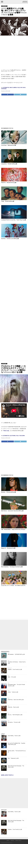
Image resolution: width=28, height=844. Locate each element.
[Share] (7, 94)
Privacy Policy (18, 840)
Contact (12, 840)
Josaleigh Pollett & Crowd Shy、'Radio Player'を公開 (13, 220)
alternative (6, 87)
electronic (13, 435)
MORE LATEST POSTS (7, 775)
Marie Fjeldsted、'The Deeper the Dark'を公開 (11, 567)
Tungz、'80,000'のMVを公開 (7, 201)
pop (21, 87)
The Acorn (22, 435)
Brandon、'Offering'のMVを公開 (8, 492)
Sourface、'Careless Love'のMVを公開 (10, 238)
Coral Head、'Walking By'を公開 (8, 145)
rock (24, 87)
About (8, 840)
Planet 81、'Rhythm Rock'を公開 (8, 182)
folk (17, 435)
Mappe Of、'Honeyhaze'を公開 (8, 548)
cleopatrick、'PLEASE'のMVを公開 (9, 164)
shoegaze (3, 88)
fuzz (18, 87)
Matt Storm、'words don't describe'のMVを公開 (12, 511)
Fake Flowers (13, 87)
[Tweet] (20, 94)
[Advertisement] (14, 111)
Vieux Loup (6, 430)
